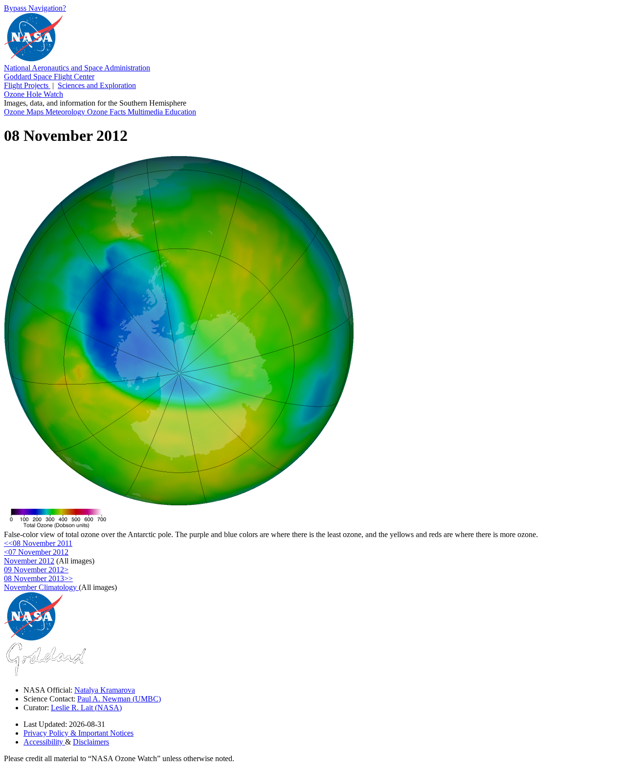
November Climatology (41, 587)
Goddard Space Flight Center (49, 76)
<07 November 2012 (36, 552)
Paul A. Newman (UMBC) (119, 699)
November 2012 (29, 561)
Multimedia (146, 112)
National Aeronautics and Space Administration (77, 68)
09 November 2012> (36, 569)
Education (180, 112)
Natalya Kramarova (104, 690)
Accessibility (44, 742)
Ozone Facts (107, 112)
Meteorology (66, 112)
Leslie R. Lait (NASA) (86, 707)
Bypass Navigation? (35, 8)
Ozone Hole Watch (33, 94)
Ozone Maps (24, 112)
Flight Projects (27, 85)
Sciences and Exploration (97, 85)
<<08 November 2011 (38, 543)
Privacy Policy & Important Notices (78, 733)
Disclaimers (91, 742)
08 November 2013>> (38, 578)
